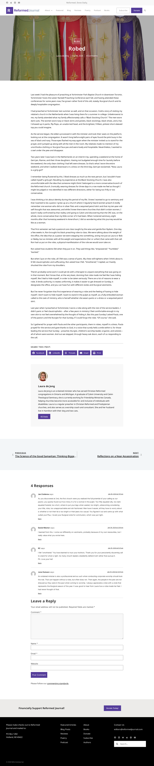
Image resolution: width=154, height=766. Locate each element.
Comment (36, 612)
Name (34, 643)
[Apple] (11, 3)
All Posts (44, 416)
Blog (69, 10)
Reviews (77, 10)
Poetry (87, 10)
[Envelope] (19, 3)
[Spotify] (15, 3)
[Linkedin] (119, 737)
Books (106, 10)
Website (34, 664)
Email (34, 654)
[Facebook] (7, 3)
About (47, 10)
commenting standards (57, 683)
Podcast (97, 10)
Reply (40, 519)
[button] (145, 10)
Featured (59, 10)
